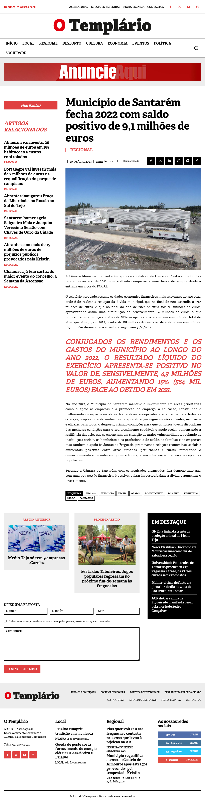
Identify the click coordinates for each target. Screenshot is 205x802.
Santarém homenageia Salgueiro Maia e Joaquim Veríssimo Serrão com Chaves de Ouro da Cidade (28, 225)
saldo (71, 498)
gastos (136, 493)
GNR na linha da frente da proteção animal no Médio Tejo (171, 535)
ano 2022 (91, 493)
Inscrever (192, 759)
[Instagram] (197, 6)
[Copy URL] (197, 161)
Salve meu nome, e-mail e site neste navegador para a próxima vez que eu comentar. (60, 621)
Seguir (194, 742)
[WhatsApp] (179, 161)
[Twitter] (179, 6)
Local (59, 762)
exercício (107, 493)
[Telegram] (188, 161)
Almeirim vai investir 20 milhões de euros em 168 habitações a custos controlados (26, 149)
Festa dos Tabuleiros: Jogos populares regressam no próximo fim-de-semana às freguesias (107, 578)
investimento (154, 493)
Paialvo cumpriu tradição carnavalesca (74, 731)
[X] (160, 161)
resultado (191, 493)
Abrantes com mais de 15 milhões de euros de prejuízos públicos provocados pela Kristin (27, 252)
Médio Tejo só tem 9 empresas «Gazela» (36, 560)
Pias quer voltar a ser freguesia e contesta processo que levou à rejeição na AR (125, 735)
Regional (11, 162)
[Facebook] (170, 6)
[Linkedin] (169, 161)
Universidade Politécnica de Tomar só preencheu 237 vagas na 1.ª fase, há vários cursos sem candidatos (173, 569)
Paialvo (60, 738)
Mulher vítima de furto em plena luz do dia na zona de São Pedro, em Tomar (171, 586)
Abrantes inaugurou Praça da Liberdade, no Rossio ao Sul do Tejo (29, 200)
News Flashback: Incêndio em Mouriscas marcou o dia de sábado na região (174, 551)
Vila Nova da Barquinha (123, 778)
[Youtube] (188, 6)
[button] (196, 48)
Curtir (194, 734)
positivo (174, 493)
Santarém (86, 498)
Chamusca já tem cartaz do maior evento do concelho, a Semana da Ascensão (30, 276)
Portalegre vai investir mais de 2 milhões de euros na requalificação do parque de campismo (30, 176)
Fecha (122, 493)
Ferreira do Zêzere (120, 747)
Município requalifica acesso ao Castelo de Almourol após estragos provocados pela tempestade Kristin (127, 764)
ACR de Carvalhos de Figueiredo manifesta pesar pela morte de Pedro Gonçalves (172, 604)
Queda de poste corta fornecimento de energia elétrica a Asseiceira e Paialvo (76, 751)
